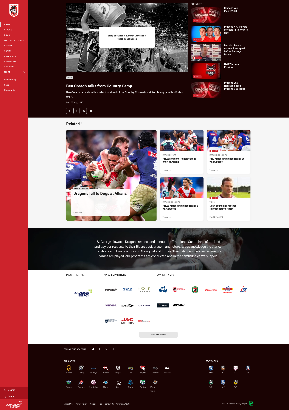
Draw (7, 35)
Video (69, 78)
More (7, 72)
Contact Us (109, 404)
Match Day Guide (14, 40)
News (7, 24)
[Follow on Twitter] (106, 349)
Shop (6, 84)
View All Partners (158, 334)
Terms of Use (68, 404)
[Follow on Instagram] (113, 349)
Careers (93, 404)
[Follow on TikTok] (93, 349)
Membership (10, 79)
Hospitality (9, 90)
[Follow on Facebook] (100, 349)
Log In (11, 396)
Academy (9, 67)
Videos (8, 30)
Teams (8, 51)
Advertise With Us (123, 404)
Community (11, 61)
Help (100, 404)
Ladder (8, 45)
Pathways (10, 56)
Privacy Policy (81, 404)
